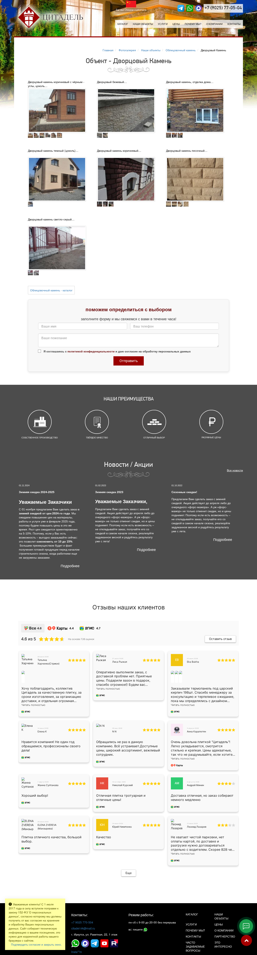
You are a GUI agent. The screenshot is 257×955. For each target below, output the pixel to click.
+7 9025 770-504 (82, 922)
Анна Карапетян (196, 731)
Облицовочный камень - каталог (51, 290)
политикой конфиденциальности (91, 351)
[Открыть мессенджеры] (246, 926)
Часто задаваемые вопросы (195, 946)
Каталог (122, 24)
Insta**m (76, 952)
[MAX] (198, 8)
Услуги (191, 924)
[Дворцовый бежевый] (126, 110)
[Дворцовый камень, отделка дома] (195, 110)
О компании (214, 24)
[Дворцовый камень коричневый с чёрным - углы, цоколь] (57, 110)
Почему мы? (193, 24)
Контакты (234, 24)
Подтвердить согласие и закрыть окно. (36, 944)
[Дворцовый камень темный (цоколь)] (57, 179)
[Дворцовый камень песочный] (195, 179)
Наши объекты (143, 24)
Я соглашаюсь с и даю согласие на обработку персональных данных (117, 351)
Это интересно (223, 944)
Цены (176, 24)
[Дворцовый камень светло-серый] (57, 247)
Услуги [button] (163, 24)
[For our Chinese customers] (131, 4)
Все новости (235, 470)
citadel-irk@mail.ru (83, 928)
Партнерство (224, 936)
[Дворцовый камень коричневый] (126, 179)
